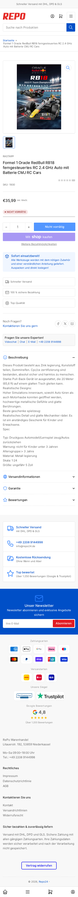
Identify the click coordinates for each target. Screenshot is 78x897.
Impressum (10, 776)
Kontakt (8, 805)
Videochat (11, 341)
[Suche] (71, 27)
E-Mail (32, 341)
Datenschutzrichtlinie (17, 781)
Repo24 (43, 881)
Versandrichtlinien (15, 810)
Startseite (8, 40)
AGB (6, 786)
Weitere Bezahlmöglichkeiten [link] (39, 244)
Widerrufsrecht (13, 815)
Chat (23, 341)
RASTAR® (8, 156)
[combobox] (39, 27)
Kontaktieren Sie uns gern (20, 326)
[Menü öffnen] (71, 16)
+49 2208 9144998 (50, 341)
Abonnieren (64, 623)
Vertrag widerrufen (39, 865)
